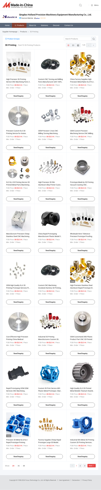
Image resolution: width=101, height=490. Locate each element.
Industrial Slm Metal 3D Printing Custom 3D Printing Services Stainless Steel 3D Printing (82, 442)
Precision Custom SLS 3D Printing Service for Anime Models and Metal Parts (16, 133)
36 (19, 466)
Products (20, 25)
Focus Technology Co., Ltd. (34, 480)
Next (90, 465)
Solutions (44, 25)
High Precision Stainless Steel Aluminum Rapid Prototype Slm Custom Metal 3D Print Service (82, 288)
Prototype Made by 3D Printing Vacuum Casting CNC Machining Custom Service (81, 185)
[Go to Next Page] (93, 45)
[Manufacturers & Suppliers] (18, 5)
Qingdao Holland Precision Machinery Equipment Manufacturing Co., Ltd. (55, 14)
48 (24, 466)
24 (13, 466)
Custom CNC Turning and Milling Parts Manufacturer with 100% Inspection (50, 82)
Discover (56, 25)
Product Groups (13, 39)
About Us (32, 25)
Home (7, 25)
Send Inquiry (18, 96)
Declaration (76, 480)
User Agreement (64, 480)
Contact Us (68, 25)
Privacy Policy (87, 480)
